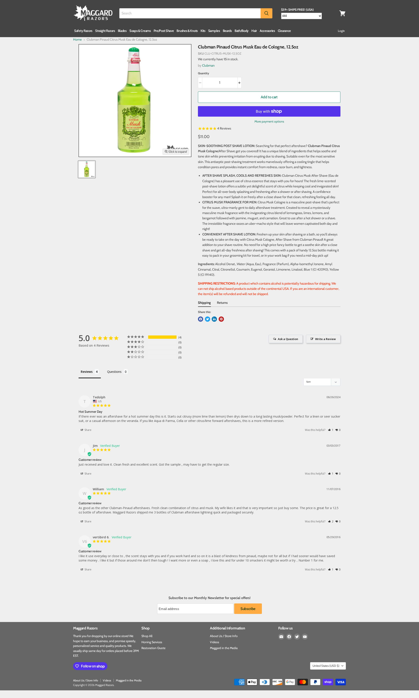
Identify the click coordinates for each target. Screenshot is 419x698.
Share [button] (87, 430)
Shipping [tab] (204, 303)
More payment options (269, 121)
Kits (203, 31)
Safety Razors (83, 31)
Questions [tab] (114, 372)
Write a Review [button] (325, 339)
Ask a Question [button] (288, 339)
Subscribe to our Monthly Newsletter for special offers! (209, 598)
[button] (330, 430)
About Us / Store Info (224, 636)
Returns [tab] (222, 303)
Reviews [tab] (87, 372)
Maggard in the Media (224, 648)
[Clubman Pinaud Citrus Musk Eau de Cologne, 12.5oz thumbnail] (86, 169)
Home (77, 39)
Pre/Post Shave (164, 31)
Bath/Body (242, 31)
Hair (254, 31)
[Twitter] (297, 637)
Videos (214, 642)
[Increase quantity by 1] (240, 82)
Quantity (203, 73)
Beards (227, 31)
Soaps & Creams (140, 31)
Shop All (146, 636)
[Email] (281, 637)
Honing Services (151, 642)
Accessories (267, 31)
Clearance (284, 31)
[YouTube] (305, 637)
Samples (214, 31)
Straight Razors (105, 31)
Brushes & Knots (187, 31)
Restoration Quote (153, 648)
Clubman (208, 65)
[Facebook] (289, 637)
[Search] (266, 13)
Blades (122, 31)
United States (326, 665)
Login (341, 31)
